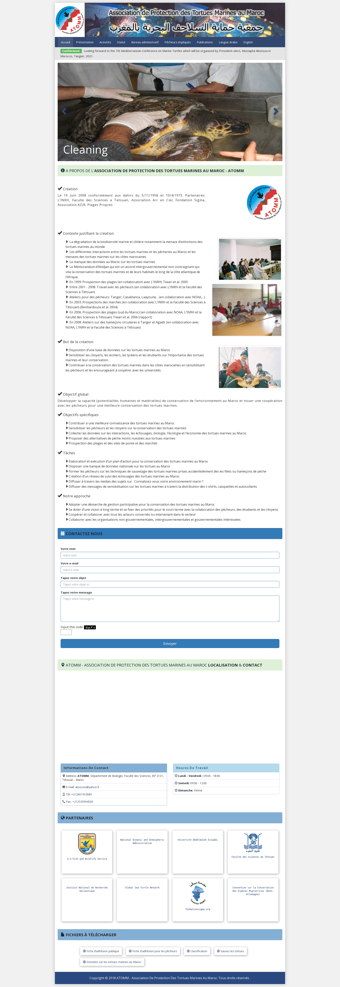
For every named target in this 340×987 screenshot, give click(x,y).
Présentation (85, 42)
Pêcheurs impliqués (177, 42)
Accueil (65, 42)
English (248, 42)
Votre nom (68, 549)
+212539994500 (82, 801)
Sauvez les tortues (232, 951)
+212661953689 (81, 794)
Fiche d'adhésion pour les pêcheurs (154, 951)
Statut (121, 42)
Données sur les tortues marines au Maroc (113, 962)
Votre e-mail (69, 563)
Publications (205, 42)
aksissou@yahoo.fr (87, 787)
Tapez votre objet (73, 578)
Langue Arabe (228, 42)
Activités (105, 42)
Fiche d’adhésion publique (102, 951)
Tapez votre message (76, 592)
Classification (198, 951)
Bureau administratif (145, 42)
